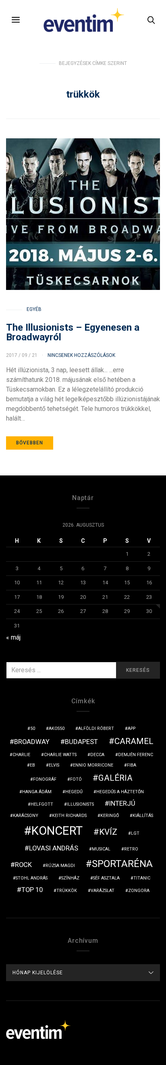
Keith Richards (69, 815)
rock (23, 865)
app (131, 728)
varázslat (102, 890)
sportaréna (122, 863)
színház (70, 878)
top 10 (32, 890)
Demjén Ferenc (135, 754)
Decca (97, 754)
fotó (76, 779)
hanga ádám (37, 791)
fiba (131, 765)
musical (101, 849)
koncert (57, 831)
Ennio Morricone (93, 765)
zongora (138, 890)
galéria (115, 778)
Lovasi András (53, 848)
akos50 (56, 728)
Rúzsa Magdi (60, 865)
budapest (81, 742)
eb (32, 765)
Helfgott (42, 804)
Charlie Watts (60, 754)
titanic (141, 878)
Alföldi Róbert (96, 728)
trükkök (66, 890)
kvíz (108, 832)
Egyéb (34, 309)
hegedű (74, 791)
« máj (13, 637)
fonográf (44, 779)
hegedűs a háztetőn (120, 791)
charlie (21, 754)
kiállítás (143, 815)
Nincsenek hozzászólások (81, 355)
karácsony (25, 815)
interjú (122, 803)
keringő (109, 815)
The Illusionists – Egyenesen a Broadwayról (72, 332)
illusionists (80, 804)
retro (131, 849)
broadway (32, 742)
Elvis (54, 765)
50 (32, 728)
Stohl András (32, 878)
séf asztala (106, 878)
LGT (135, 833)
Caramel (134, 741)
